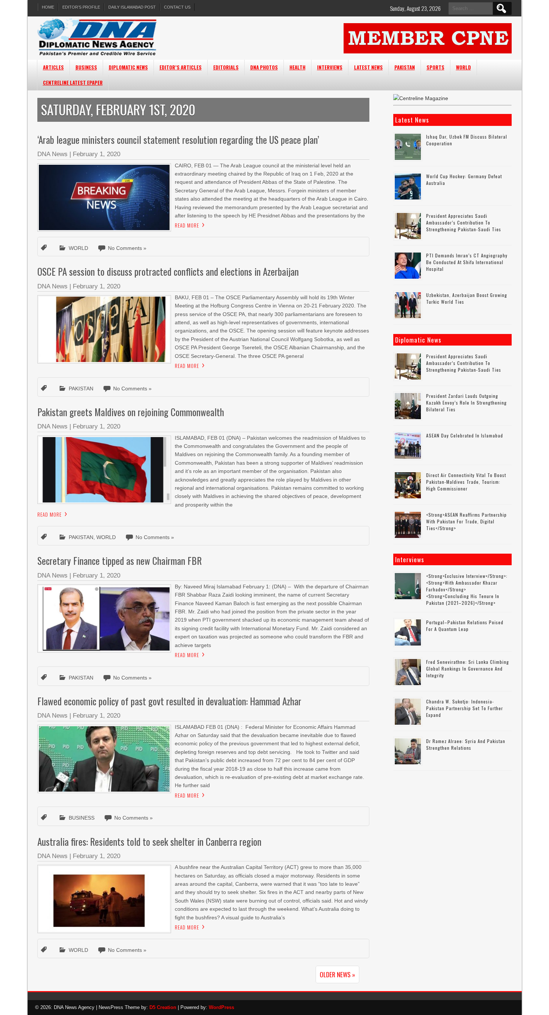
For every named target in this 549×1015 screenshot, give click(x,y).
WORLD (463, 67)
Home (48, 7)
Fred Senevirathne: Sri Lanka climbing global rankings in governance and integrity (467, 668)
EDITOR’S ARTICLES (180, 67)
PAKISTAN (404, 67)
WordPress (221, 1007)
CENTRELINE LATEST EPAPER (73, 82)
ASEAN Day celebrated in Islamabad (464, 435)
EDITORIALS (226, 67)
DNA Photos (264, 67)
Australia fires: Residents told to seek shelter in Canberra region (149, 841)
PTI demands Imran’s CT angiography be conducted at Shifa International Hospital (467, 262)
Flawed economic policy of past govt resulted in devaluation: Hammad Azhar (169, 701)
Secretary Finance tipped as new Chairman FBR (119, 560)
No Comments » (127, 248)
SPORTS (435, 67)
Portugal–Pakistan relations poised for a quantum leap (464, 625)
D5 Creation (162, 1007)
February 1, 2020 (96, 154)
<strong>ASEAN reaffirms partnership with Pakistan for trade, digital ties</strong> (466, 521)
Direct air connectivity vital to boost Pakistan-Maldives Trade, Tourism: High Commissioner (466, 482)
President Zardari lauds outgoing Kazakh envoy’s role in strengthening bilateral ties (466, 402)
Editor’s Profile (81, 7)
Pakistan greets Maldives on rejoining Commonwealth (130, 412)
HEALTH (297, 67)
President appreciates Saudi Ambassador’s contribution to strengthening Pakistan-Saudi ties (463, 222)
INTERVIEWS (329, 67)
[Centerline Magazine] (420, 98)
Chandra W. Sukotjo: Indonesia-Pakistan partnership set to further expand (464, 708)
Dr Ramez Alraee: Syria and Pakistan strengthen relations (465, 744)
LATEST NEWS (368, 67)
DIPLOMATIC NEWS (128, 67)
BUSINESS (86, 67)
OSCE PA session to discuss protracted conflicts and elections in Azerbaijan (168, 271)
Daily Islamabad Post (132, 7)
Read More (187, 225)
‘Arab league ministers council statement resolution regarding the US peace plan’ (178, 139)
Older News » (337, 974)
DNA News (52, 154)
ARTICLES (53, 67)
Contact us (177, 7)
